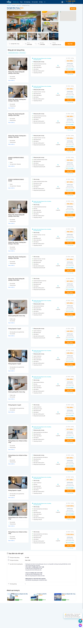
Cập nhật (70, 44)
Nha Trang (19, 5)
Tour (21, 2)
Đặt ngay (73, 8)
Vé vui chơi (35, 2)
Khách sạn (16, 2)
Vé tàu (41, 2)
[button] (73, 615)
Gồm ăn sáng (22, 52)
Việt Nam (13, 5)
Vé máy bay (27, 2)
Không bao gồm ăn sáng (13, 52)
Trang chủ (9, 5)
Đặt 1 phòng (70, 72)
